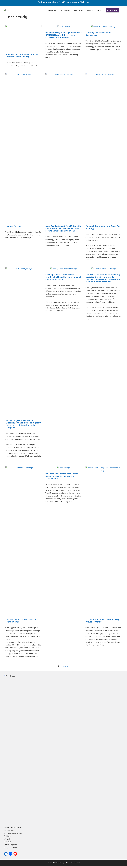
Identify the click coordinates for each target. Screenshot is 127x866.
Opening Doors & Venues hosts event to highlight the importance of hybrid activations (63, 277)
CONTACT (91, 10)
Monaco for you (13, 226)
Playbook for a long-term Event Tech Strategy (104, 227)
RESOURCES (78, 10)
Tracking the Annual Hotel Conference (98, 33)
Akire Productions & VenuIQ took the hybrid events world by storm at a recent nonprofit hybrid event (63, 228)
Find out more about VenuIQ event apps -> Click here (63, 2)
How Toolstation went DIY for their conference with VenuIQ (22, 55)
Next (66, 666)
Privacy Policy (64, 863)
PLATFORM (52, 10)
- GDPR (71, 863)
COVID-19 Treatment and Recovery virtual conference (102, 620)
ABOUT (99, 10)
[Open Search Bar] (121, 10)
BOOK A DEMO (112, 10)
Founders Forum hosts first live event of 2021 (20, 620)
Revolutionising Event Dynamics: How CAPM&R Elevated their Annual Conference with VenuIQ (63, 35)
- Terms (77, 863)
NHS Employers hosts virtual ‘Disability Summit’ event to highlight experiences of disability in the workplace (23, 424)
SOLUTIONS (65, 10)
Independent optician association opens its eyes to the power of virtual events (61, 476)
